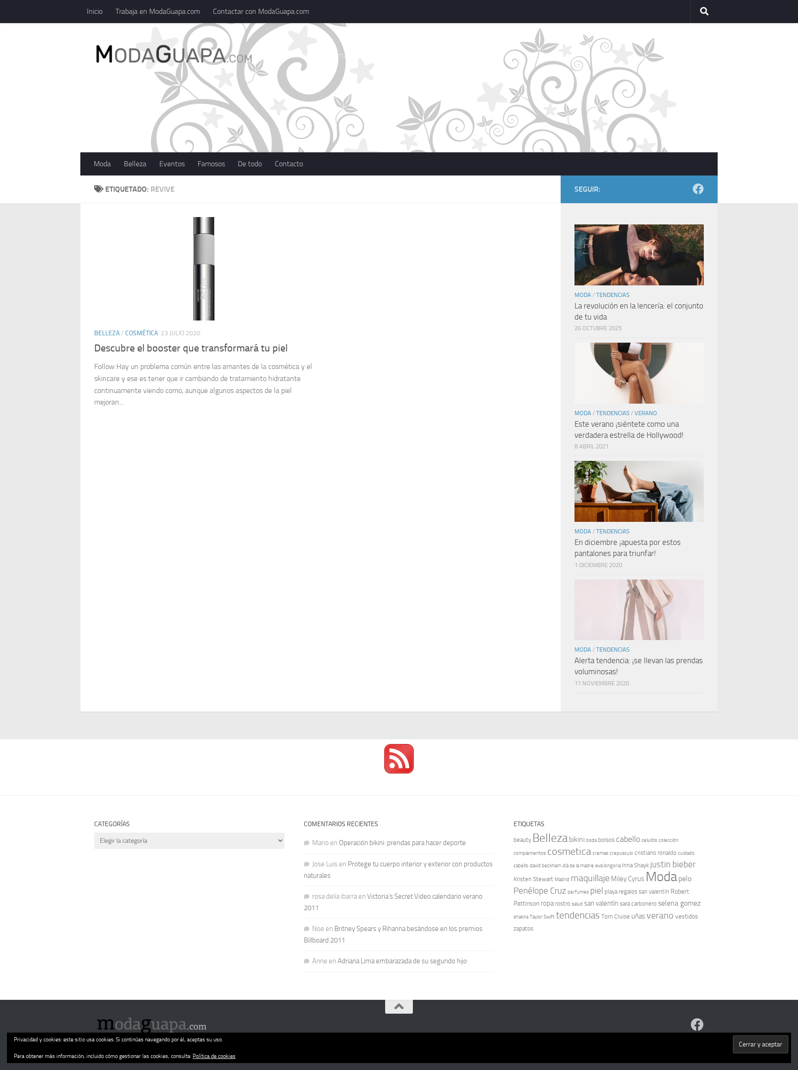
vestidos (686, 916)
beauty (522, 839)
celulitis (649, 840)
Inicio (95, 11)
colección (668, 840)
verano (660, 915)
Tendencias (612, 294)
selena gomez (679, 903)
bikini (577, 839)
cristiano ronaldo (656, 852)
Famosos (211, 163)
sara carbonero (638, 903)
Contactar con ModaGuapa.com (261, 11)
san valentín (601, 903)
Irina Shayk (635, 865)
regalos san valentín (644, 891)
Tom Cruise (615, 916)
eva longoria (608, 866)
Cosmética (141, 333)
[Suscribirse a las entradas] (399, 771)
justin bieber (672, 864)
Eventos (172, 163)
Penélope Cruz (540, 891)
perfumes (578, 892)
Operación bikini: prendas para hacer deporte (402, 843)
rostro (562, 903)
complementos (530, 853)
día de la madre (578, 866)
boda (591, 840)
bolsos (606, 839)
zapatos (523, 928)
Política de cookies (214, 1056)
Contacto (289, 163)
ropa (547, 903)
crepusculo (621, 853)
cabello (628, 839)
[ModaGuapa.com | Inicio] (173, 55)
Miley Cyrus (627, 879)
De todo (250, 163)
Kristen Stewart (533, 879)
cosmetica (569, 852)
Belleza (135, 163)
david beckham (545, 866)
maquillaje (590, 877)
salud (577, 904)
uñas (638, 916)
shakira (521, 917)
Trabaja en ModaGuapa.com (157, 11)
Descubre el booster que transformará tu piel (191, 348)
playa (611, 891)
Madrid (562, 880)
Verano (646, 413)
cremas (600, 853)
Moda (102, 163)
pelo (684, 878)
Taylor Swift (542, 917)
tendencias (578, 915)
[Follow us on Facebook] (698, 188)
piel (596, 891)
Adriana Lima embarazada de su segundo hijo (402, 961)
